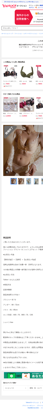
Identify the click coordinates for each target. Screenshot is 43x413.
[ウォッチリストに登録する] (15, 77)
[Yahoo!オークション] (15, 5)
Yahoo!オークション (32, 402)
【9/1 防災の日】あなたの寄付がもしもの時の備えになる (21, 2)
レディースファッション (30, 33)
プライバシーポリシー (28, 405)
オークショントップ (7, 33)
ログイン (31, 7)
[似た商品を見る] (7, 172)
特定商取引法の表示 (33, 408)
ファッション (18, 33)
